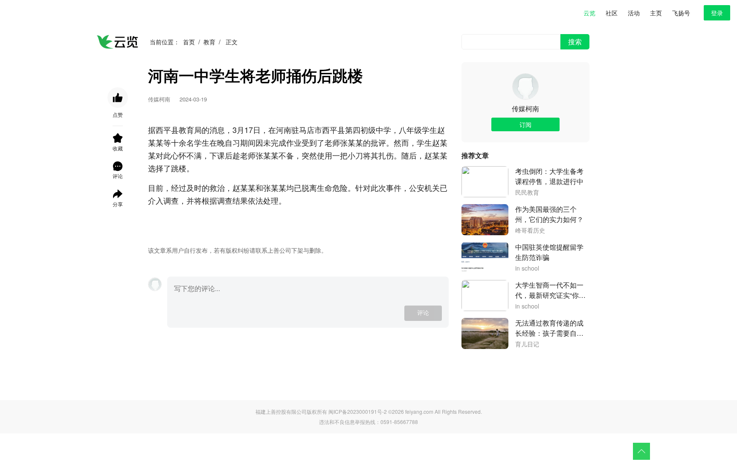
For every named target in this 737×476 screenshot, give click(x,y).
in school (527, 268)
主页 (656, 13)
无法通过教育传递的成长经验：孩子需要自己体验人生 (549, 328)
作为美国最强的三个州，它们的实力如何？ (549, 214)
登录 (717, 13)
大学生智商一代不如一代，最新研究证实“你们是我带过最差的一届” (550, 290)
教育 (209, 42)
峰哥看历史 (530, 230)
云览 (589, 13)
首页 (189, 42)
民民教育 (527, 192)
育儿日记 (527, 344)
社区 (612, 13)
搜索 (575, 41)
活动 (634, 13)
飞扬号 (681, 13)
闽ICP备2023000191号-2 (357, 411)
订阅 (525, 124)
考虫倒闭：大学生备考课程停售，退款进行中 (549, 176)
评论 (423, 313)
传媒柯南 (525, 108)
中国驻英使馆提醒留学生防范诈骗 (549, 252)
